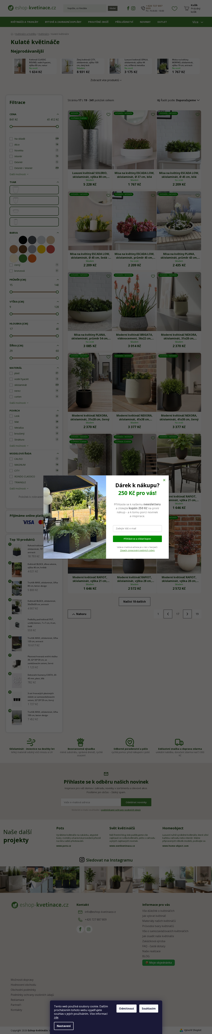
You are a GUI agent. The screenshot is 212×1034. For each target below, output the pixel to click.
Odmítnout (126, 1008)
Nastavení (64, 1026)
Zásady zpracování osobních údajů (137, 550)
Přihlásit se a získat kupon (137, 538)
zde (56, 1017)
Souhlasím (149, 1008)
